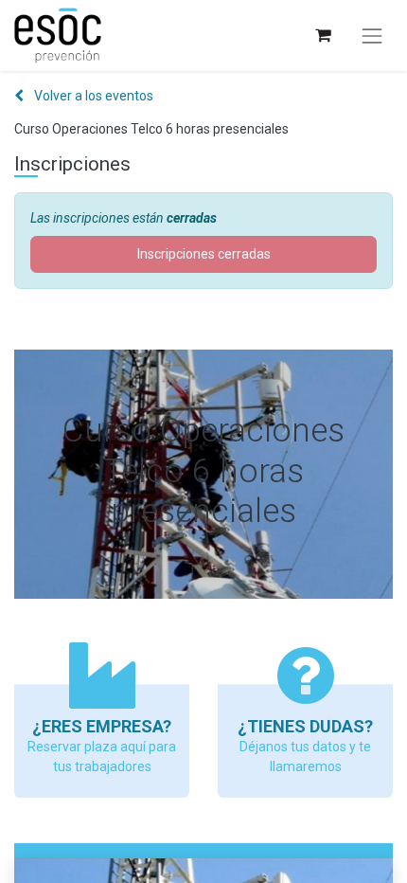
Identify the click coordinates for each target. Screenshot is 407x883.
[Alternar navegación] (372, 36)
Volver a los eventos (92, 95)
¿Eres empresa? (101, 726)
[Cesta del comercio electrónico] (322, 35)
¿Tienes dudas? (305, 726)
